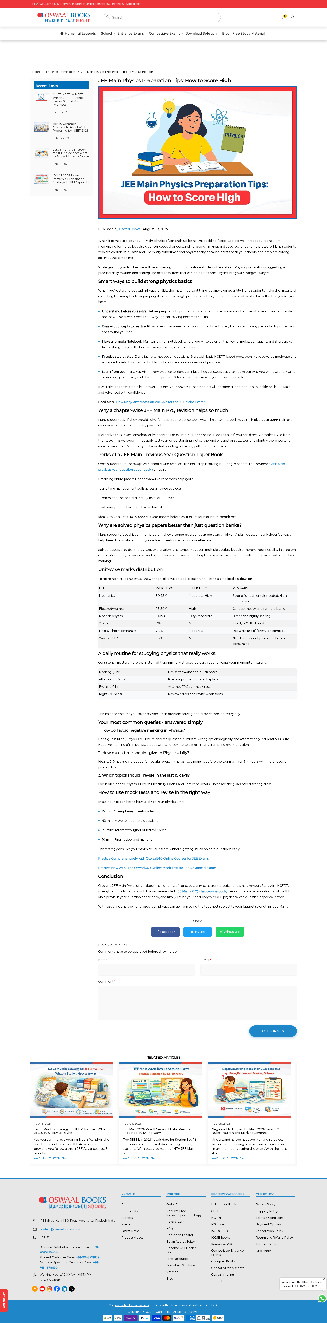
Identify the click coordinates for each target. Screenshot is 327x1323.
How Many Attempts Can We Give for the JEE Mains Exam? (160, 402)
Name (103, 960)
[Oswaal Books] (65, 17)
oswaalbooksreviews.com (132, 1305)
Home (36, 72)
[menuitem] (67, 33)
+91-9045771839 (88, 1257)
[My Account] (292, 17)
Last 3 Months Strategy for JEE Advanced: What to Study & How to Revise (71, 153)
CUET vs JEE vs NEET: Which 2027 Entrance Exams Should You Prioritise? (68, 99)
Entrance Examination (60, 72)
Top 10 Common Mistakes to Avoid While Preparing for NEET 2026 (70, 127)
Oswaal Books (130, 229)
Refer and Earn (3, 1300)
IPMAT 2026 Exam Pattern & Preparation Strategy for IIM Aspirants (71, 179)
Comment (106, 981)
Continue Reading (50, 1158)
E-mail (205, 960)
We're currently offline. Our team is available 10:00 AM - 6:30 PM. (302, 1283)
